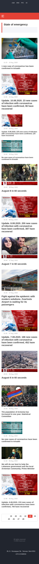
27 (18, 519)
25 (9, 519)
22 (25, 516)
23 (30, 516)
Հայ (13, 3)
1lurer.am (22, 541)
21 (21, 516)
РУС (22, 3)
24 (35, 516)
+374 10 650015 (20, 554)
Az (26, 3)
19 (11, 516)
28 (23, 519)
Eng (18, 3)
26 (14, 519)
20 (16, 516)
